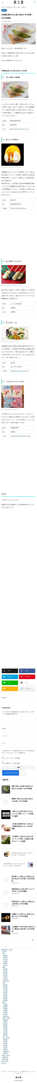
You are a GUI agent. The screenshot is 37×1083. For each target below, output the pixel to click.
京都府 (5, 697)
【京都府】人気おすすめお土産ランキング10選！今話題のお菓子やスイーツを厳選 (22, 839)
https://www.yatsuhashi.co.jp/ (19, 129)
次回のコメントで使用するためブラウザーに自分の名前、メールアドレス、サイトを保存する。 (18, 752)
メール (4, 736)
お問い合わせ (24, 1071)
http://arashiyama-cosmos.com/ (21, 436)
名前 (4, 728)
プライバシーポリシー (13, 1071)
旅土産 (18, 1077)
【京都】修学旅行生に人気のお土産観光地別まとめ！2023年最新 (22, 826)
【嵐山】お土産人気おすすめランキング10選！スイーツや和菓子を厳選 (22, 813)
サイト (4, 743)
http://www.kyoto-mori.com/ (20, 371)
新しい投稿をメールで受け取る (11, 763)
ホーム (4, 1071)
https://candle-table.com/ (18, 208)
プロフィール (20, 1073)
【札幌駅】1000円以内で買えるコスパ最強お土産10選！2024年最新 (23, 929)
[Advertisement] (18, 236)
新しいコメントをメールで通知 (11, 758)
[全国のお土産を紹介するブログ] (18, 2)
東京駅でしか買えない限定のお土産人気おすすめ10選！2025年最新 (23, 879)
